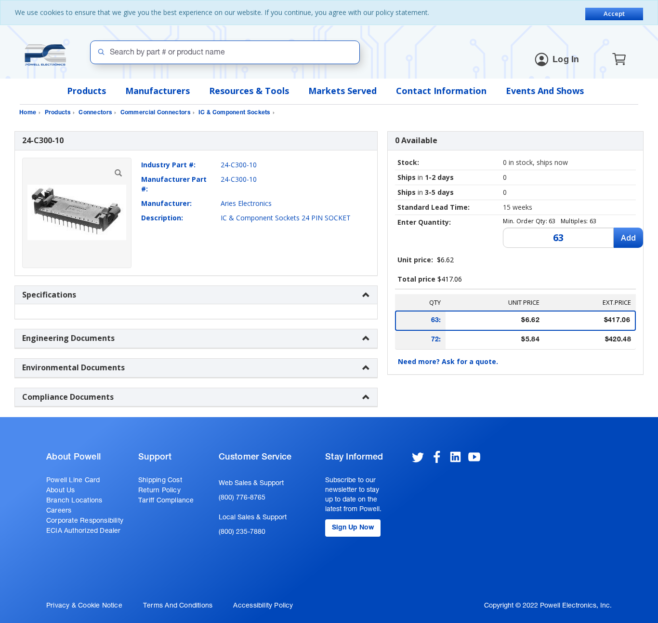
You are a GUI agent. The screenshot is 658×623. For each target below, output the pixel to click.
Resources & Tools (249, 90)
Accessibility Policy (263, 606)
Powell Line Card (73, 480)
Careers (58, 511)
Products (86, 90)
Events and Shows (545, 90)
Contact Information (441, 90)
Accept (614, 13)
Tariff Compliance (166, 501)
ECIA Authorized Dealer (83, 531)
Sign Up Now (353, 528)
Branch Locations (74, 501)
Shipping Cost (160, 480)
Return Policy (159, 491)
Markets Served (342, 90)
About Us (60, 491)
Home (27, 113)
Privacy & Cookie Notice (84, 606)
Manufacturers (157, 90)
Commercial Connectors (155, 113)
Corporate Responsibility (84, 521)
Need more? (448, 361)
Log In (566, 60)
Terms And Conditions (177, 606)
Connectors (95, 113)
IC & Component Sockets (234, 113)
